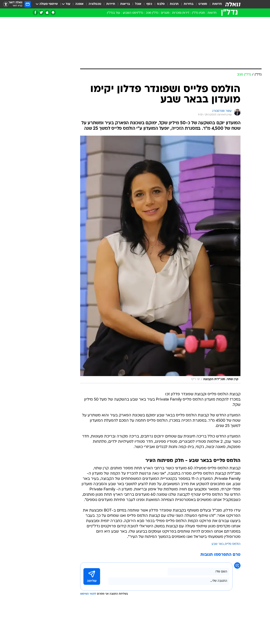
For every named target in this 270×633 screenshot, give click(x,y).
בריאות (125, 4)
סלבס (161, 4)
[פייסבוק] (35, 12)
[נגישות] (5, 4)
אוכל (138, 4)
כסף (149, 4)
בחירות (188, 4)
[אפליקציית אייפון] (47, 12)
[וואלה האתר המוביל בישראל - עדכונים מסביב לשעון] (232, 4)
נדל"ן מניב (152, 13)
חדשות (217, 4)
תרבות (174, 4)
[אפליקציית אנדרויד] (53, 12)
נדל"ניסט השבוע (133, 13)
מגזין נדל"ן (198, 13)
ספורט (202, 4)
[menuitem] (214, 4)
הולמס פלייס (232, 544)
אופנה (79, 4)
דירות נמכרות (180, 13)
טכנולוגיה (95, 4)
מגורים (165, 13)
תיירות (110, 4)
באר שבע (218, 544)
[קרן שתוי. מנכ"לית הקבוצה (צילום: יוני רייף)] (160, 259)
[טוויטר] (41, 12)
